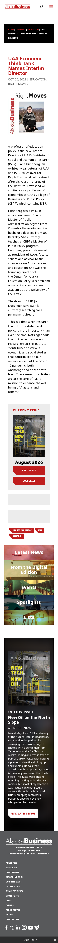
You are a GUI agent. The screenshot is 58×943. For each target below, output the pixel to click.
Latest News (29, 552)
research (17, 536)
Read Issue (29, 470)
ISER (40, 530)
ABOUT (9, 914)
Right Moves (18, 84)
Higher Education (22, 530)
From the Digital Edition (29, 570)
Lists (29, 617)
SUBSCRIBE (11, 867)
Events (29, 587)
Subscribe (29, 480)
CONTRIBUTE (12, 872)
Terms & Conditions (38, 853)
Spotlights (29, 602)
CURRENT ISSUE (14, 881)
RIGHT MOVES (13, 910)
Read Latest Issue (23, 813)
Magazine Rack (14, 877)
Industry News (14, 891)
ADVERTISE (11, 863)
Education (37, 79)
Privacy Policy (17, 853)
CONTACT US (12, 919)
